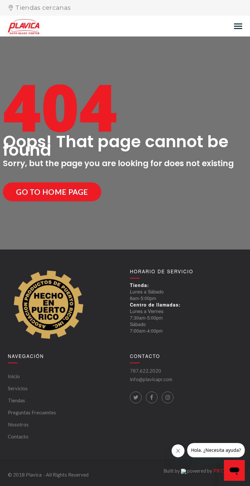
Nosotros (18, 424)
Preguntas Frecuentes (32, 412)
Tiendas (16, 400)
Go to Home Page (52, 191)
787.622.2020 (145, 371)
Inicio (14, 376)
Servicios (18, 388)
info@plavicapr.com (151, 379)
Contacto (18, 436)
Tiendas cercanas (43, 7)
